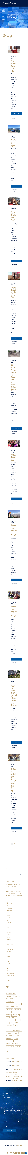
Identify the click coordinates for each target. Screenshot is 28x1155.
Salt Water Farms (10, 1035)
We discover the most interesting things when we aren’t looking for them (14, 377)
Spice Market (9, 1038)
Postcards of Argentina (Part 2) (13, 530)
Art (15, 353)
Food (15, 355)
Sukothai (17, 1041)
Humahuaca (16, 1014)
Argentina (17, 996)
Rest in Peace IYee (13, 457)
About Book (6, 1095)
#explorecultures (10, 993)
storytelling (9, 1041)
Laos (14, 1020)
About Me (5, 1093)
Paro (14, 1028)
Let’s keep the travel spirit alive (13, 66)
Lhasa (18, 1020)
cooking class (9, 1004)
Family (14, 203)
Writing (14, 278)
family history (14, 1006)
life (7, 1022)
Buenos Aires (9, 998)
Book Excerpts (6, 1097)
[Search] (14, 874)
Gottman (8, 1014)
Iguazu (8, 1017)
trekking (18, 1046)
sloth (18, 1035)
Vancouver (15, 1049)
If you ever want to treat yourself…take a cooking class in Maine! (14, 695)
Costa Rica (18, 1004)
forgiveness (17, 1009)
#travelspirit (9, 996)
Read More (16, 113)
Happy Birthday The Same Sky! (13, 292)
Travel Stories (6, 1104)
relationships (9, 1033)
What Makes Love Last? (13, 216)
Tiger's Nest (15, 1043)
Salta (16, 1033)
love (11, 1022)
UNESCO (8, 1049)
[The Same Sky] (9, 3)
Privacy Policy (20, 1145)
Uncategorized (12, 443)
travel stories (10, 1046)
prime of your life (10, 1030)
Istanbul (14, 1017)
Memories (13, 52)
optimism (8, 1028)
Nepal (16, 1025)
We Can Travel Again (14, 143)
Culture (14, 676)
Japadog (8, 1020)
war (7, 1051)
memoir (16, 1022)
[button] (24, 3)
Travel (14, 49)
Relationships (12, 201)
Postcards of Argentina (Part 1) (13, 611)
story (16, 1038)
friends (8, 1012)
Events (4, 1102)
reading (19, 1030)
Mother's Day (9, 1025)
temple (8, 1043)
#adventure (9, 991)
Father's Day (9, 1009)
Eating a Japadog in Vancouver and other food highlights (14, 780)
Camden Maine (9, 1001)
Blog (4, 1106)
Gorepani (14, 1012)
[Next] (19, 851)
